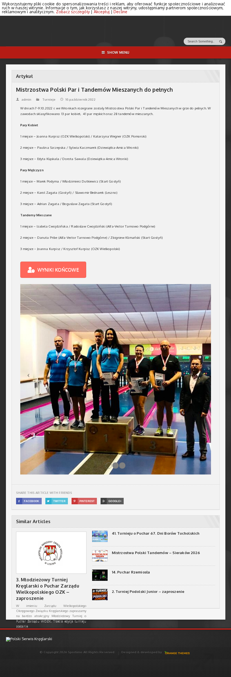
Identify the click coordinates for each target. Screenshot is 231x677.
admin (24, 100)
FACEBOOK (28, 501)
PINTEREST (84, 501)
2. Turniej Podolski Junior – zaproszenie (148, 591)
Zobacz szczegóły (73, 11)
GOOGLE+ (112, 501)
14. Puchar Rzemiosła (131, 572)
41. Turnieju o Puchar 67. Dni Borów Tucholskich (156, 533)
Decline (120, 11)
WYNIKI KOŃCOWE (58, 270)
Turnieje (48, 100)
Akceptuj (102, 11)
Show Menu (118, 52)
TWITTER (56, 501)
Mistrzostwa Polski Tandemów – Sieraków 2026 (156, 552)
